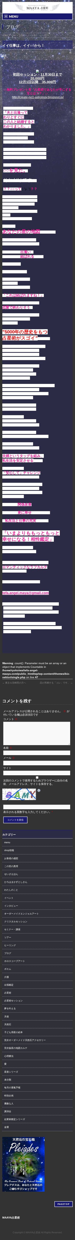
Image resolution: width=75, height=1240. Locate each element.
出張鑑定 (8, 985)
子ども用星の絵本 (13, 1032)
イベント (8, 898)
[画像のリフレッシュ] (39, 790)
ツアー (7, 937)
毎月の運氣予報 (12, 1087)
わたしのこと (11, 890)
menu (7, 842)
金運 (6, 1127)
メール (9, 757)
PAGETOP (64, 1204)
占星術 (7, 992)
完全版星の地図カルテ (15, 1048)
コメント (10, 719)
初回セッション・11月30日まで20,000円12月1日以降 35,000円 (37, 78)
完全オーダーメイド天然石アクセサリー (25, 1040)
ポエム (7, 969)
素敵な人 (8, 1103)
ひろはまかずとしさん (15, 882)
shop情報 (9, 850)
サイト (7, 768)
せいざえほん (11, 874)
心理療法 (8, 1056)
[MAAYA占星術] (37, 6)
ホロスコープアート (14, 961)
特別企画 (8, 1095)
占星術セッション (13, 1000)
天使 (6, 1016)
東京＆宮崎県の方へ (14, 682)
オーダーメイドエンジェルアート (21, 913)
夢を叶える (10, 1008)
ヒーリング (10, 945)
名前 (7, 747)
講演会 (7, 1111)
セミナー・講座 (12, 929)
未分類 (7, 1079)
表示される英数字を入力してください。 (27, 811)
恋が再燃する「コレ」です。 (56, 682)
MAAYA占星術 (33, 1232)
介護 (6, 977)
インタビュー (11, 905)
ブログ (7, 953)
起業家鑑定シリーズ (14, 1119)
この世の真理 (11, 866)
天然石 (7, 1024)
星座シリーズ (11, 1072)
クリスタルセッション (15, 921)
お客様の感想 (11, 858)
